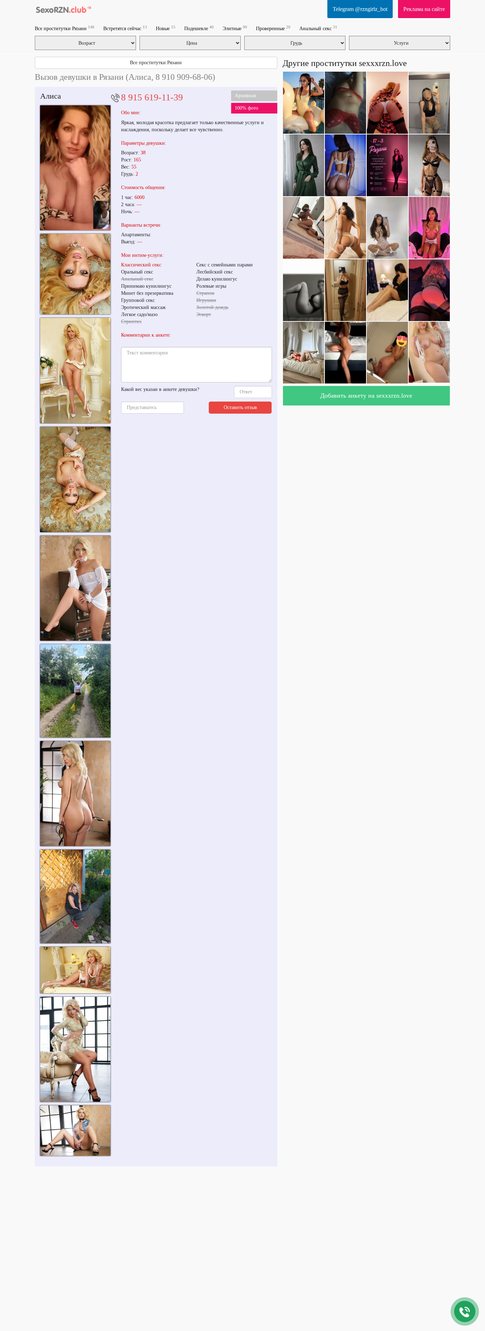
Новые (165, 28)
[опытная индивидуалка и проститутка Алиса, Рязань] (75, 1130)
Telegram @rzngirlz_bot (360, 9)
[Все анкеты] (63, 9)
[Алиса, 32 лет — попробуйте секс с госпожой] (75, 370)
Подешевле (199, 28)
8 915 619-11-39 (152, 97)
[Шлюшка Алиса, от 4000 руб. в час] (75, 793)
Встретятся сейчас (125, 28)
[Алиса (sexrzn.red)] (75, 588)
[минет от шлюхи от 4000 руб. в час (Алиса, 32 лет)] (75, 479)
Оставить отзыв (240, 407)
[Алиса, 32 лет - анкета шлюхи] (75, 970)
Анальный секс (318, 28)
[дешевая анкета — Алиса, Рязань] (75, 1049)
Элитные (235, 28)
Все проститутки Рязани (64, 28)
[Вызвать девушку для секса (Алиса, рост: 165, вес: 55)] (75, 274)
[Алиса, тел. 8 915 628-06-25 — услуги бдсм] (75, 167)
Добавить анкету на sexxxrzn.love (366, 395)
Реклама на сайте (424, 9)
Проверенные (273, 28)
